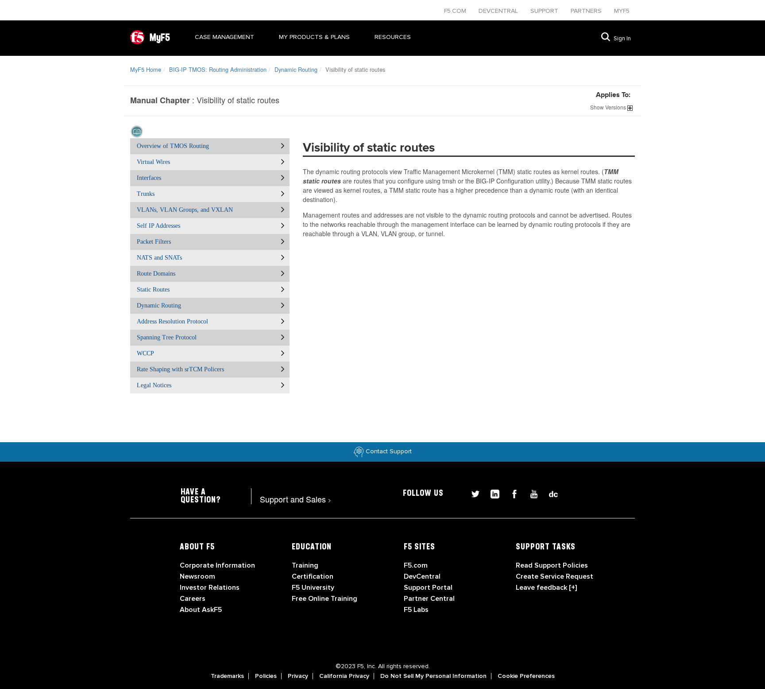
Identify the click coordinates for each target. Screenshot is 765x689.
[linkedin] (491, 493)
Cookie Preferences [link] (526, 676)
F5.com (456, 11)
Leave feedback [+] (546, 587)
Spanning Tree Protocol (167, 337)
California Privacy (344, 676)
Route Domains (156, 273)
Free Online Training (324, 598)
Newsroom (197, 576)
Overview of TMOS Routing (173, 146)
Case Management (224, 37)
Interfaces (149, 178)
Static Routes (153, 289)
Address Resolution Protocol (172, 321)
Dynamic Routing (295, 69)
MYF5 (622, 11)
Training (305, 565)
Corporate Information (217, 565)
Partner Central (429, 598)
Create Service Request (554, 576)
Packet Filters (154, 241)
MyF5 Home (145, 69)
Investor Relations (210, 587)
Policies (266, 676)
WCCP (145, 353)
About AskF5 (201, 609)
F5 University (313, 587)
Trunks (146, 194)
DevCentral (422, 576)
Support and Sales (295, 499)
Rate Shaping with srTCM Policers (180, 369)
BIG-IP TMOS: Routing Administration (218, 69)
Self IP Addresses (158, 225)
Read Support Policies (552, 565)
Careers (192, 598)
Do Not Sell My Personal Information (433, 676)
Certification (312, 576)
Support (545, 11)
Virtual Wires (153, 162)
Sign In (622, 38)
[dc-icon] (549, 493)
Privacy (298, 676)
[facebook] (511, 493)
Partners (587, 11)
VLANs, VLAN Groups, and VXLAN (185, 209)
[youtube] (530, 493)
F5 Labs (416, 609)
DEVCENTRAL (499, 11)
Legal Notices (154, 385)
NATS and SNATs (159, 257)
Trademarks (227, 676)
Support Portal (428, 587)
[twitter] (472, 493)
